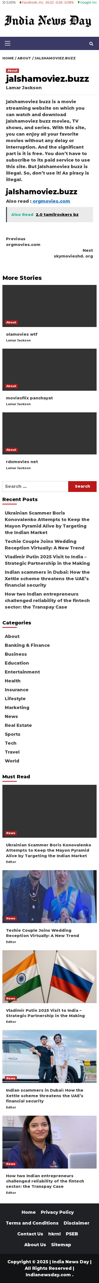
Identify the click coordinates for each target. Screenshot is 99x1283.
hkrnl (54, 1234)
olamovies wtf (21, 334)
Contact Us (30, 1234)
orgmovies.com (50, 201)
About (12, 70)
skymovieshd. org (73, 253)
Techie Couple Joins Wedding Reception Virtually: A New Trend (44, 545)
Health (13, 681)
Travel (12, 752)
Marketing (17, 707)
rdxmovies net (22, 461)
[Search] (91, 44)
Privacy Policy (57, 1212)
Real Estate (18, 725)
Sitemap (61, 1244)
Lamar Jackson (24, 87)
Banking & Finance (27, 645)
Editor (11, 862)
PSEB (72, 1234)
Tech (11, 743)
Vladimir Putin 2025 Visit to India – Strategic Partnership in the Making (47, 560)
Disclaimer (76, 1223)
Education (17, 663)
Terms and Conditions (32, 1223)
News (11, 716)
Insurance (17, 689)
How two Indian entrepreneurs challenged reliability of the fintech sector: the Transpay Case (47, 600)
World (12, 761)
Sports (12, 734)
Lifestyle (15, 698)
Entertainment (22, 672)
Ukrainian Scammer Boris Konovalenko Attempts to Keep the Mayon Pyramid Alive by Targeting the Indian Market (47, 522)
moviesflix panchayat (29, 398)
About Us (35, 1244)
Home (29, 1212)
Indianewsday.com (48, 1274)
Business (16, 654)
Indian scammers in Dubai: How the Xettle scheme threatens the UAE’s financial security (47, 579)
